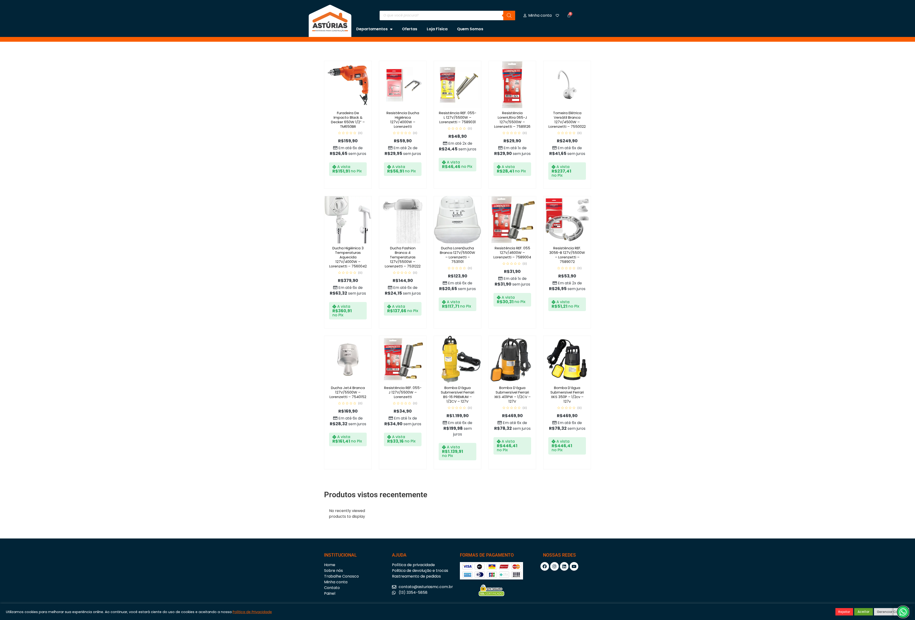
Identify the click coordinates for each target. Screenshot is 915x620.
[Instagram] (554, 566)
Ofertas (409, 29)
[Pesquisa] (509, 15)
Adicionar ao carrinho (353, 107)
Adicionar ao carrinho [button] (408, 107)
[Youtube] (574, 566)
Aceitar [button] (863, 611)
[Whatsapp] (903, 612)
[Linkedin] (564, 566)
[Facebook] (544, 566)
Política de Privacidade (252, 612)
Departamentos (372, 29)
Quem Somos (470, 29)
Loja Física (437, 29)
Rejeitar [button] (844, 612)
